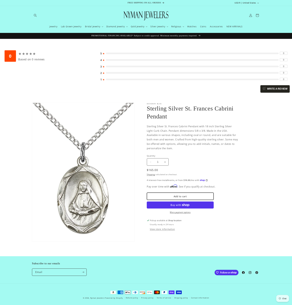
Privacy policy (147, 298)
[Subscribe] (83, 272)
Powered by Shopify (114, 298)
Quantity (151, 155)
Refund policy (132, 298)
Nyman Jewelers (97, 298)
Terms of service (164, 298)
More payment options (180, 212)
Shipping (151, 174)
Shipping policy (181, 298)
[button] (35, 15)
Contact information (200, 298)
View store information (162, 229)
